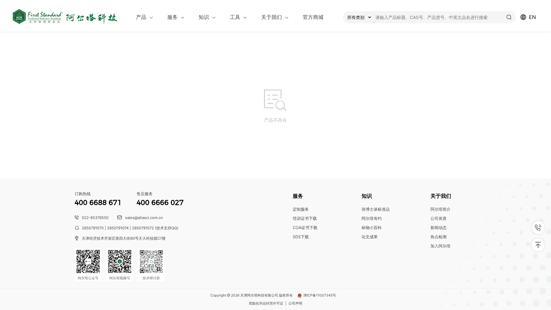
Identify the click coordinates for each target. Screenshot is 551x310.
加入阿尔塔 (440, 245)
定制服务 (301, 209)
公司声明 (295, 303)
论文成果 (370, 236)
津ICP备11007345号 (319, 295)
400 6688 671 (98, 202)
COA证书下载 (305, 227)
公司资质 (438, 218)
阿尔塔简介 (440, 209)
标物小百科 (372, 227)
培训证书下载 (305, 218)
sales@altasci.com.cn (144, 217)
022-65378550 (95, 217)
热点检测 (438, 236)
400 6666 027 (160, 202)
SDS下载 (301, 236)
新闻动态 (438, 227)
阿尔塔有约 (372, 218)
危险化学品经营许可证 (266, 303)
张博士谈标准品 (376, 209)
